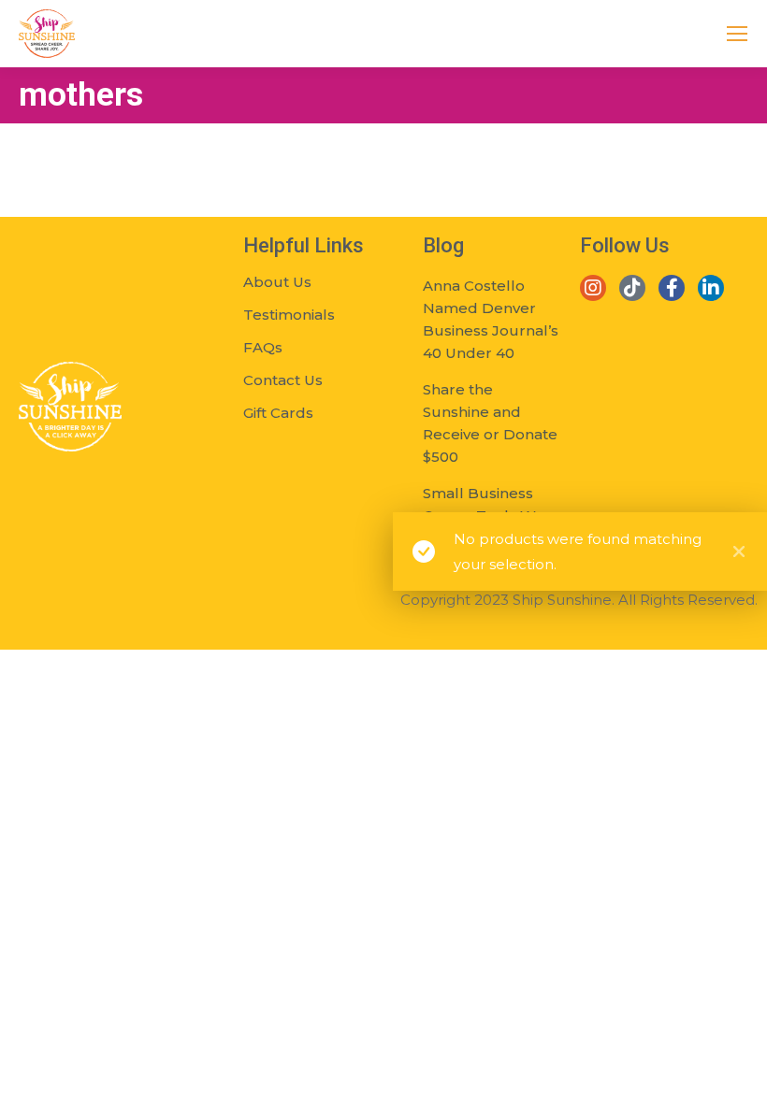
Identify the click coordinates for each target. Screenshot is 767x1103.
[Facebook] (671, 288)
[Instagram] (593, 288)
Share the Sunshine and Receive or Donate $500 (490, 423)
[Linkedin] (711, 288)
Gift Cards (278, 413)
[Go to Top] (739, 1075)
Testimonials (289, 314)
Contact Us (283, 380)
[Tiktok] (632, 288)
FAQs (262, 347)
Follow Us (625, 245)
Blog (443, 245)
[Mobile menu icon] (737, 33)
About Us (277, 282)
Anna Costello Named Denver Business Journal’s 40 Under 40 (490, 319)
